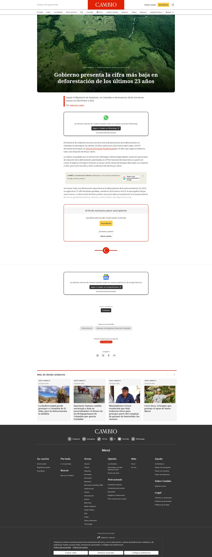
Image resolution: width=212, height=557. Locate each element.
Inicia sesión (106, 236)
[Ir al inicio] (106, 5)
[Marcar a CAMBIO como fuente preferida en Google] (131, 178)
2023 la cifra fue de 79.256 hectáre (101, 148)
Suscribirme (106, 223)
